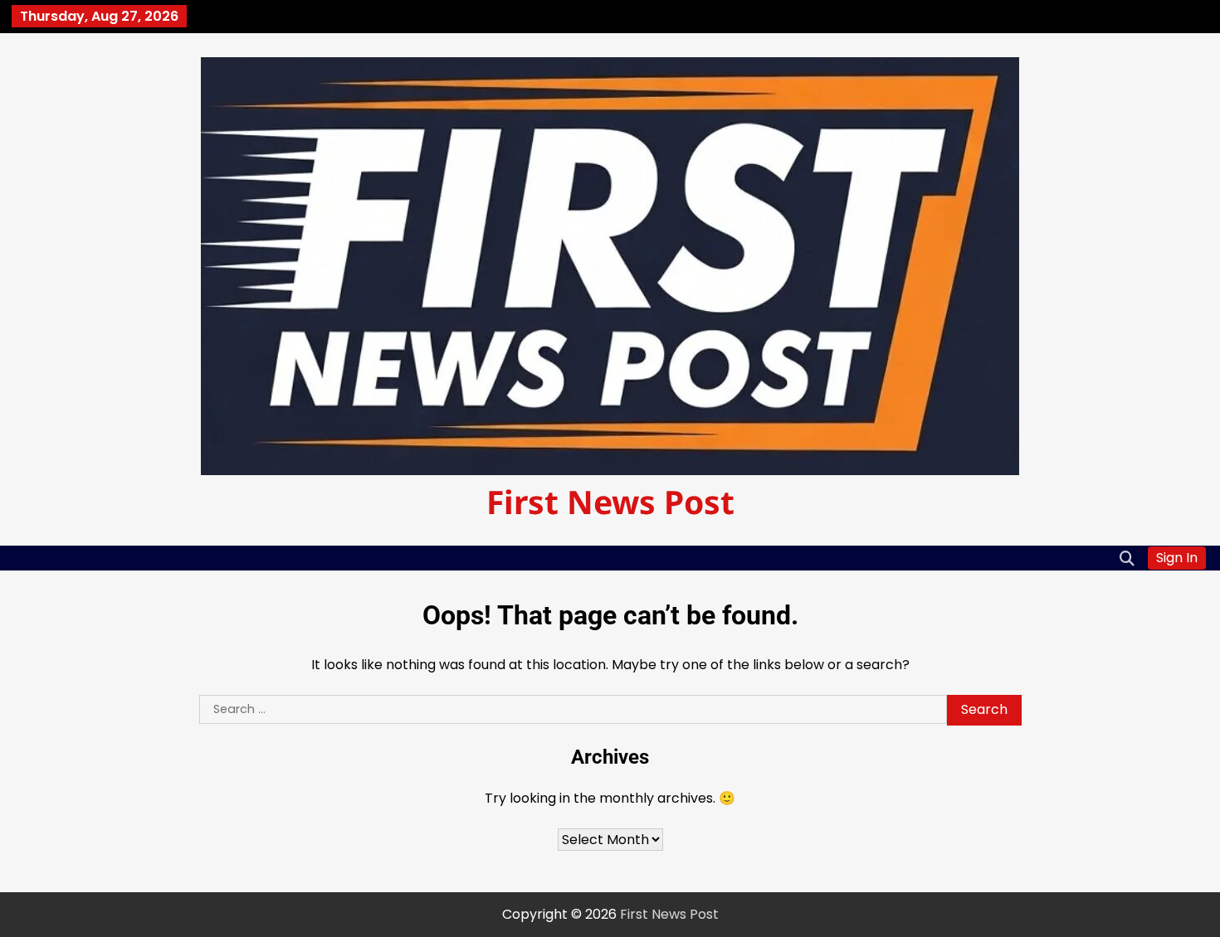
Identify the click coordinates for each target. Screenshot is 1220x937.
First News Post (610, 501)
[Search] (1127, 558)
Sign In (1177, 557)
